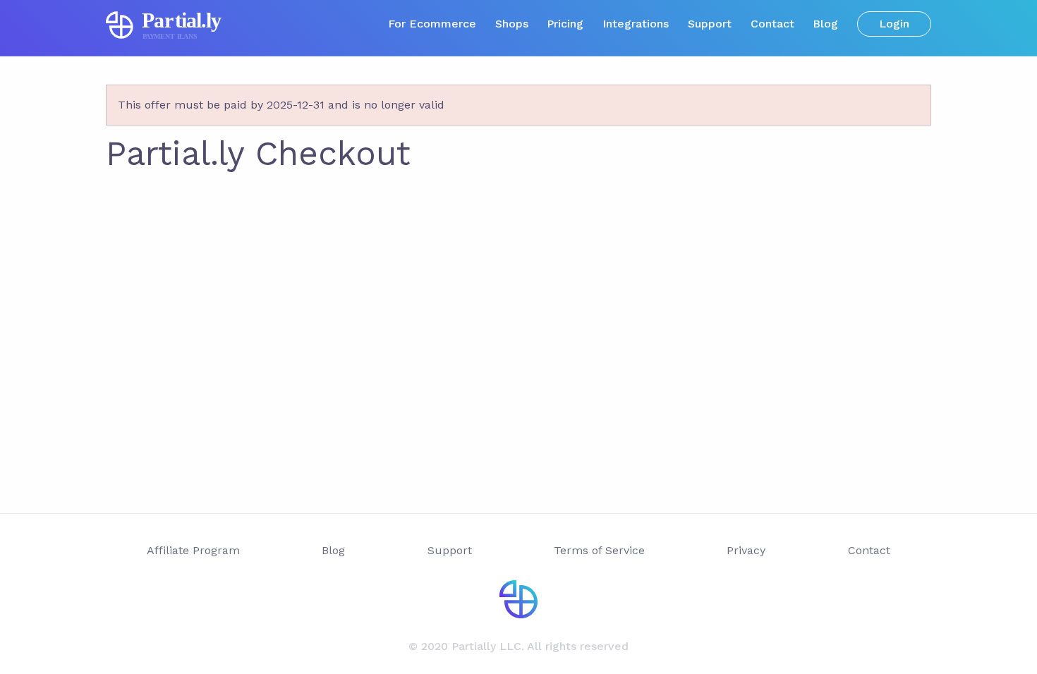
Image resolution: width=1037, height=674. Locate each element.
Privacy (746, 550)
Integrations (635, 23)
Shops (511, 23)
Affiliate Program (193, 550)
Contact (772, 23)
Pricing (565, 23)
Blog (825, 23)
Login (894, 23)
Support (710, 23)
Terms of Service (599, 550)
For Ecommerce (432, 23)
